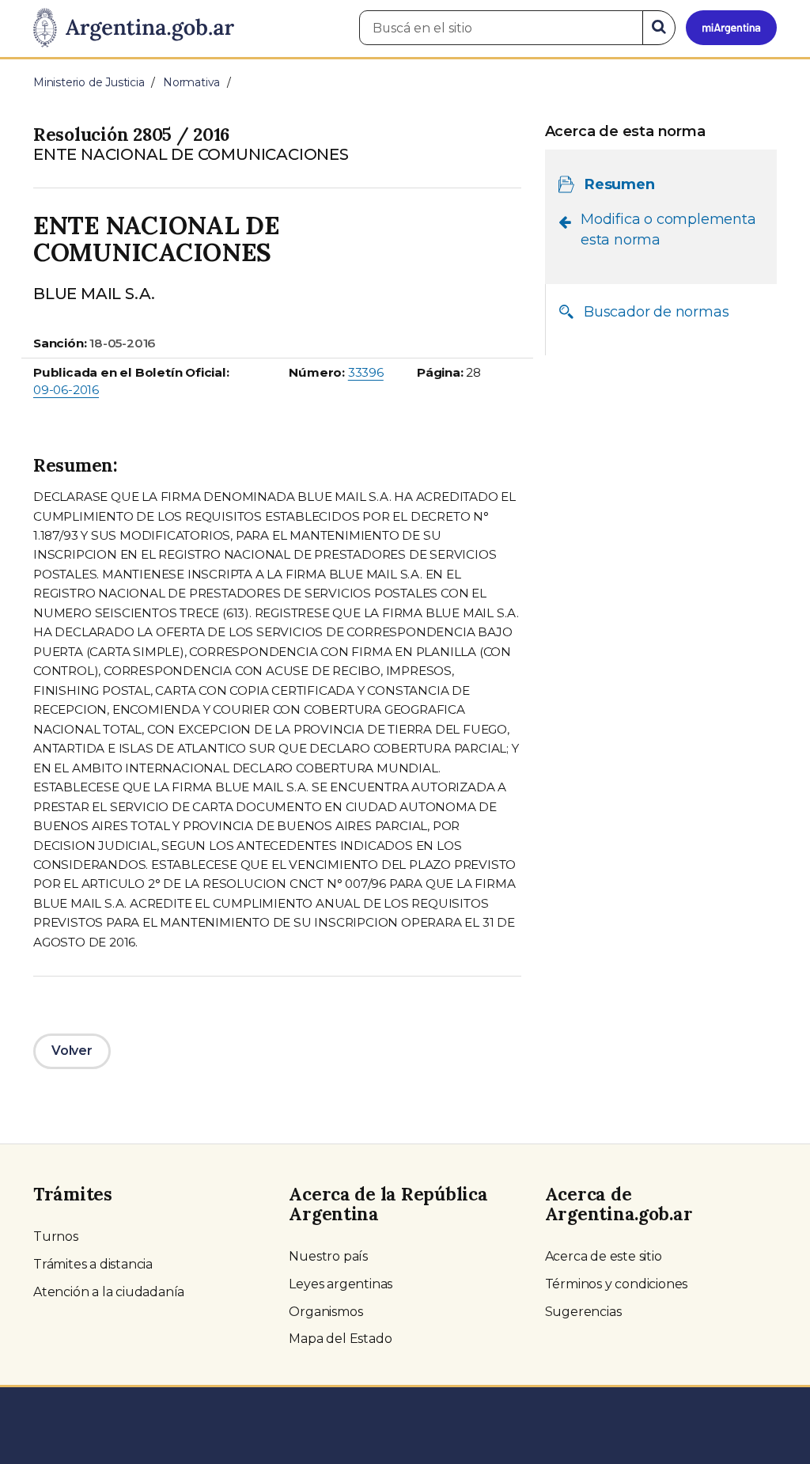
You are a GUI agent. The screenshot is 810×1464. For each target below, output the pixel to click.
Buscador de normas (656, 311)
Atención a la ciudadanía (108, 1291)
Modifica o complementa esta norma (668, 229)
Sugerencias (583, 1311)
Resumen (620, 184)
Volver (72, 1050)
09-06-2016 (66, 389)
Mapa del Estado (340, 1338)
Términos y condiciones (616, 1283)
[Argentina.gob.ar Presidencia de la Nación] (133, 28)
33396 (366, 372)
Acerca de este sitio (603, 1256)
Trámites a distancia (93, 1264)
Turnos (55, 1236)
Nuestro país (328, 1256)
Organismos (325, 1311)
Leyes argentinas (340, 1283)
